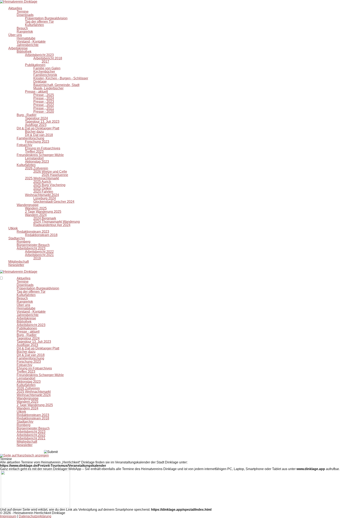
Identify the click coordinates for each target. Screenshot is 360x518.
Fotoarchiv (24, 145)
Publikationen (35, 65)
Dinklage (40, 81)
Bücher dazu (34, 131)
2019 (37, 258)
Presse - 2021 (43, 108)
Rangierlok (25, 31)
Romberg (23, 241)
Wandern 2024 (36, 215)
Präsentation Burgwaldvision (46, 18)
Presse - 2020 (43, 111)
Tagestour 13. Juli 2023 (42, 121)
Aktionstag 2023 (37, 161)
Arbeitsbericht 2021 (39, 255)
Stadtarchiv (16, 238)
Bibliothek (24, 51)
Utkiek (13, 228)
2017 (45, 61)
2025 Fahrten (43, 191)
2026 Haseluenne (55, 175)
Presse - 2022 (43, 105)
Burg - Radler (26, 115)
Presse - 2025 (43, 95)
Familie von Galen (46, 68)
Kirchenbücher (44, 71)
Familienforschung (30, 138)
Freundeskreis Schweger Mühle (40, 155)
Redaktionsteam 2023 (33, 231)
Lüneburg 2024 (44, 198)
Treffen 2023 (34, 151)
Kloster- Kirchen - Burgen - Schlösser (60, 78)
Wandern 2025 (36, 208)
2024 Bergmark (44, 218)
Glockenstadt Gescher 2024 (53, 201)
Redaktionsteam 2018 (41, 235)
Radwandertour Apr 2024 (51, 225)
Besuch (22, 28)
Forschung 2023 (37, 141)
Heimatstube (26, 38)
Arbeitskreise (18, 48)
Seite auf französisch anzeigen (26, 455)
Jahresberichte (28, 45)
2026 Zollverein (36, 168)
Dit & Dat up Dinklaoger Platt (38, 128)
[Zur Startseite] (18, 271)
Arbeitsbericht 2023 (39, 55)
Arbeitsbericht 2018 (47, 58)
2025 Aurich (42, 181)
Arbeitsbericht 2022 (39, 251)
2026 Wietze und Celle (50, 171)
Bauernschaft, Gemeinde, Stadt (56, 85)
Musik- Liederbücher (48, 88)
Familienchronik (45, 75)
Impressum (8, 516)
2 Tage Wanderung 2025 (43, 211)
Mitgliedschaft (18, 261)
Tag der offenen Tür (39, 21)
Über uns (15, 35)
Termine (23, 11)
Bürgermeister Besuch (33, 245)
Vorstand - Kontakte (31, 41)
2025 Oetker (42, 188)
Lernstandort (34, 158)
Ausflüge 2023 (35, 125)
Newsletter (16, 265)
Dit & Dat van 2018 (39, 135)
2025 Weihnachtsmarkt (42, 178)
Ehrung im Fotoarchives (42, 148)
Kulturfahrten (34, 25)
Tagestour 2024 (36, 118)
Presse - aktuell (36, 91)
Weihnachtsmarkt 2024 (42, 195)
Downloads (25, 15)
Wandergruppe (28, 205)
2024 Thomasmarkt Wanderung (56, 221)
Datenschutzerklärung (35, 516)
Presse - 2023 (43, 101)
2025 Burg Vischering (49, 185)
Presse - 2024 (43, 98)
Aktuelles (15, 8)
